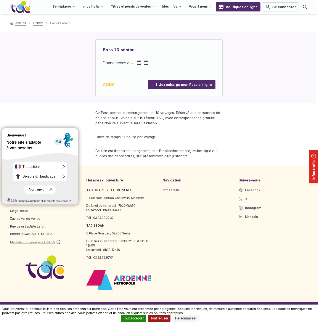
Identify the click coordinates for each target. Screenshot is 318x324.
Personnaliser (185, 318)
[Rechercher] (305, 6)
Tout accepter (133, 318)
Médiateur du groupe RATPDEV (32, 242)
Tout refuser (159, 318)
